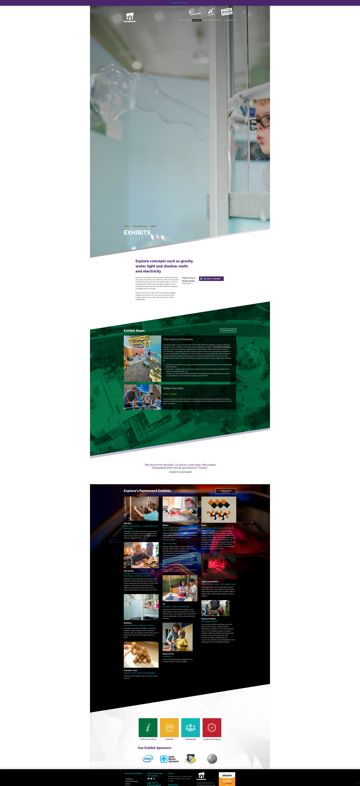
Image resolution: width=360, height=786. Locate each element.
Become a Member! (180, 3)
